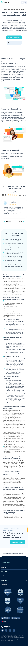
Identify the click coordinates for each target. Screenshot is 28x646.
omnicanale (13, 428)
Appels (11, 553)
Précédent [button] (8, 221)
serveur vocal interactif (14, 504)
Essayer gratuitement (14, 37)
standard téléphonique (17, 413)
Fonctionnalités (6, 553)
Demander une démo (14, 43)
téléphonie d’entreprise (14, 449)
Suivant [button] (20, 221)
